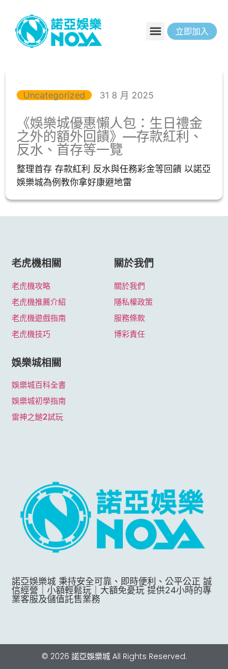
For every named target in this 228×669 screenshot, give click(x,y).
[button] (155, 31)
